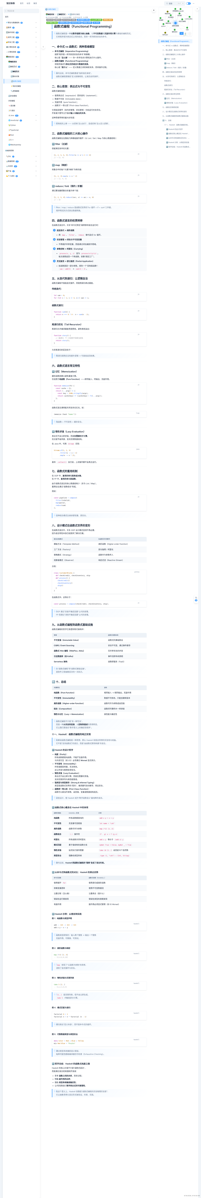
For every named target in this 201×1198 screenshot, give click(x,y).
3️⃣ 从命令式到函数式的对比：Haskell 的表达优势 (179, 138)
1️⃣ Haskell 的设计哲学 (174, 129)
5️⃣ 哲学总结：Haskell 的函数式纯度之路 (179, 147)
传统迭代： (168, 81)
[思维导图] (185, 33)
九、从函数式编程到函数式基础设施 (175, 116)
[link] (50, 14)
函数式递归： (169, 85)
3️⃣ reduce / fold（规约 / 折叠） (176, 68)
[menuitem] (21, 16)
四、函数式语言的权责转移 (172, 72)
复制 (143, 154)
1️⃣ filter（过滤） (170, 59)
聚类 (35, 3)
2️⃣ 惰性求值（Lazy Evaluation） (176, 103)
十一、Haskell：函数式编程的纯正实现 (178, 125)
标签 (28, 3)
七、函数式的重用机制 (170, 107)
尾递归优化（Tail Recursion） (175, 90)
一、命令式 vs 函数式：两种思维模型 (175, 46)
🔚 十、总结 (166, 120)
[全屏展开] (189, 33)
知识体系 (11, 3)
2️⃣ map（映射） (170, 63)
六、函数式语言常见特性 (171, 94)
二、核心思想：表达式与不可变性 (174, 50)
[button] (193, 3)
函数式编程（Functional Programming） (176, 41)
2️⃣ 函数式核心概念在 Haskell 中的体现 (179, 133)
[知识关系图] (182, 33)
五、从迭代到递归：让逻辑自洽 (173, 76)
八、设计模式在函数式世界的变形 (174, 111)
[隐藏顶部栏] (197, 9)
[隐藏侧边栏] (43, 47)
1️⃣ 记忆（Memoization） (173, 98)
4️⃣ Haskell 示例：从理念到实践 (177, 142)
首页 (21, 3)
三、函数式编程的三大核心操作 (173, 54)
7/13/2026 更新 (66, 17)
